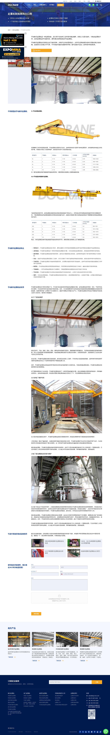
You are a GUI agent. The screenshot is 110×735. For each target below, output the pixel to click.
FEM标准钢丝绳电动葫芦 (61, 704)
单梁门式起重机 (27, 695)
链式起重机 (58, 698)
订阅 (97, 682)
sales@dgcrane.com (93, 695)
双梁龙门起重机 (27, 698)
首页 (9, 30)
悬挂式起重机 (11, 702)
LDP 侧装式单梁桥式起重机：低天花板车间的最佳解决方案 (14, 713)
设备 (34, 5)
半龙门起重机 (27, 700)
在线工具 (65, 1)
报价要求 (38, 50)
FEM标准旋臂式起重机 (45, 704)
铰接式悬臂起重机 (43, 702)
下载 (84, 1)
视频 (89, 1)
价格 (71, 1)
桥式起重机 (16, 30)
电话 (61, 571)
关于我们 (51, 5)
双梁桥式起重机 (12, 698)
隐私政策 (36, 731)
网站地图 (21, 731)
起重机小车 (58, 702)
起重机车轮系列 (75, 695)
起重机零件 (74, 693)
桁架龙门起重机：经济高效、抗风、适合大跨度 (30, 703)
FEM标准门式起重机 (29, 706)
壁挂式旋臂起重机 (43, 698)
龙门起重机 (27, 693)
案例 (75, 1)
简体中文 (99, 1)
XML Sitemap (28, 731)
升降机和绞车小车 (60, 693)
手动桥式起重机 (12, 709)
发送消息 (36, 613)
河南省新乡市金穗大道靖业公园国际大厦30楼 (94, 706)
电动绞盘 (57, 700)
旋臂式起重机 (43, 693)
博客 (80, 1)
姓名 (32, 564)
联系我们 (60, 5)
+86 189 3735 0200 (93, 700)
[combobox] (62, 574)
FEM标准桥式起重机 (13, 704)
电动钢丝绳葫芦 (59, 695)
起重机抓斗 (73, 698)
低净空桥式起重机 (12, 700)
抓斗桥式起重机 (12, 707)
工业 (28, 5)
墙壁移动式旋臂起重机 (45, 700)
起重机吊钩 (73, 700)
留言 (32, 578)
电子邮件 (34, 571)
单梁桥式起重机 (12, 695)
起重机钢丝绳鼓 (75, 702)
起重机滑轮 (73, 704)
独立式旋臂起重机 (43, 695)
